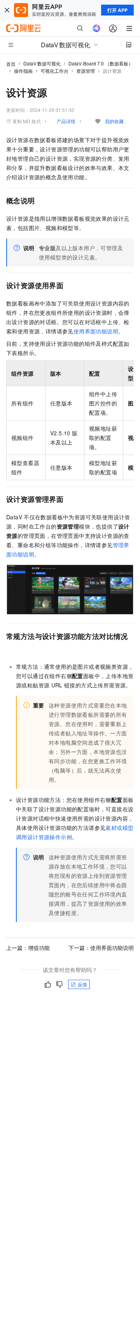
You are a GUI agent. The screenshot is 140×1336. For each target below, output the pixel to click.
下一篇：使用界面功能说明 (101, 947)
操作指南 (23, 70)
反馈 (82, 984)
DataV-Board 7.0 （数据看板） (100, 63)
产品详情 (66, 121)
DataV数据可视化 (42, 63)
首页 (11, 63)
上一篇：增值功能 (28, 947)
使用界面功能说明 (96, 331)
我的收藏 (114, 121)
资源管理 (85, 70)
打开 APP (117, 10)
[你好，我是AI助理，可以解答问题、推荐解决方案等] (96, 28)
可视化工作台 (54, 70)
